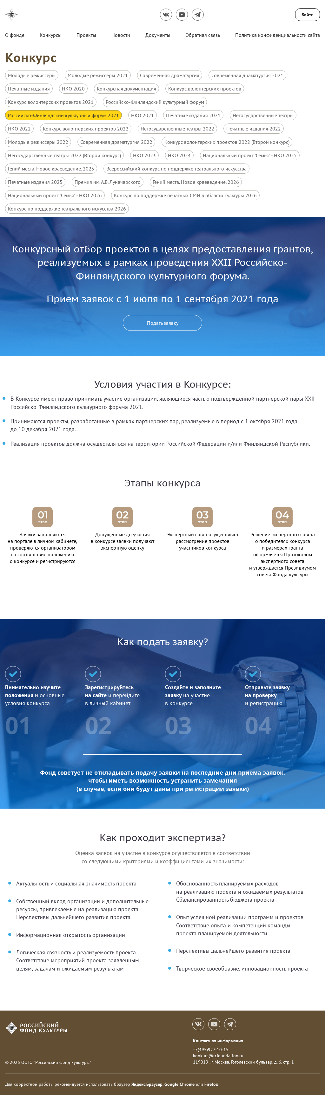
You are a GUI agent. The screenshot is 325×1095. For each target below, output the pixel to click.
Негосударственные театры (263, 115)
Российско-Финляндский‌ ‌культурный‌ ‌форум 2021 (63, 115)
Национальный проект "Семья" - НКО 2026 (55, 195)
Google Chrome (179, 1084)
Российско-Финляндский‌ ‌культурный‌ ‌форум (155, 102)
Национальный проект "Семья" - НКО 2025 (250, 155)
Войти (308, 14)
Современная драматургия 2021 (247, 75)
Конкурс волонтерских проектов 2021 (51, 102)
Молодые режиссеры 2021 (98, 75)
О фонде (14, 35)
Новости (120, 35)
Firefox (211, 1084)
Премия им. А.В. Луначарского (108, 182)
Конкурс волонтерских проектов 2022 (86, 128)
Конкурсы (51, 35)
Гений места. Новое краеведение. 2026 (196, 182)
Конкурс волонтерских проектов (204, 88)
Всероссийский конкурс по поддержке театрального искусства (176, 168)
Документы (157, 35)
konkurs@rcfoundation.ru (218, 1055)
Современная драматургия (169, 75)
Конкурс (31, 57)
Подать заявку (162, 323)
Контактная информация (218, 1041)
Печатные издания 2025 (35, 182)
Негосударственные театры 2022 (177, 128)
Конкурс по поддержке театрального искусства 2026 (67, 208)
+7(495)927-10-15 (211, 1049)
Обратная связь (202, 35)
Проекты (86, 35)
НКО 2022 (19, 128)
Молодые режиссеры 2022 (38, 142)
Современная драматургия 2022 (116, 142)
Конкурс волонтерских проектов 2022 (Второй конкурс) (226, 142)
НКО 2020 (73, 88)
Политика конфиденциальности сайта (277, 35)
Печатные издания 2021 (193, 115)
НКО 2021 (142, 115)
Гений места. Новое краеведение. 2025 (51, 168)
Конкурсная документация (126, 88)
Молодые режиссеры (32, 75)
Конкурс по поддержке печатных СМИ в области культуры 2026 (185, 195)
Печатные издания (29, 88)
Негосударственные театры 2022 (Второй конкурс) (64, 155)
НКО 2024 (179, 155)
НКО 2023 (144, 155)
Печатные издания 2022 (253, 128)
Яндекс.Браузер (146, 1084)
